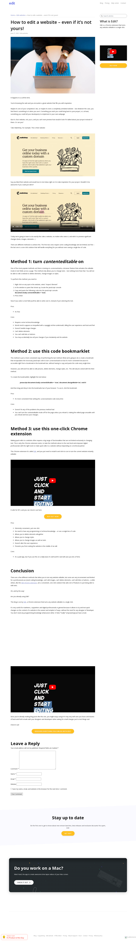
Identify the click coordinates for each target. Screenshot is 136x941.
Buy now (113, 65)
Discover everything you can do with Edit (53, 731)
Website (13, 784)
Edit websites (21, 15)
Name (13, 774)
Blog (101, 3)
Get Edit (68, 833)
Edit (35, 451)
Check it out (23, 882)
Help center (115, 3)
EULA (80, 936)
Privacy (91, 936)
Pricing (107, 3)
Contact (123, 3)
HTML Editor (58, 936)
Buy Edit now (52, 516)
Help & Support (72, 936)
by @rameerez (131, 937)
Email (13, 779)
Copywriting (41, 936)
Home (13, 15)
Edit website (49, 936)
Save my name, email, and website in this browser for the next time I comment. (39, 789)
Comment (15, 769)
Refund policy (98, 936)
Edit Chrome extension (29, 583)
